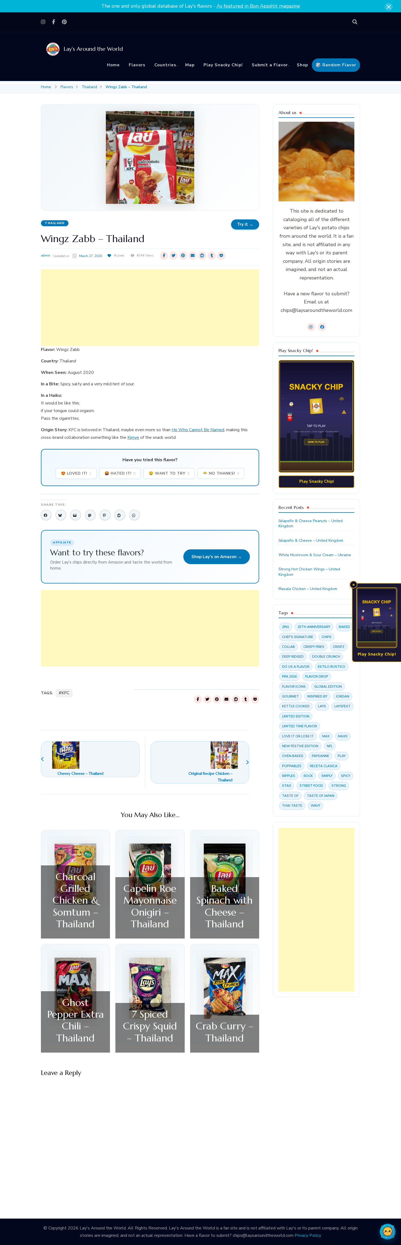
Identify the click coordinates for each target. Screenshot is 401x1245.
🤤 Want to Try (169, 473)
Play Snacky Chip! (223, 65)
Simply (327, 776)
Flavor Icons (294, 686)
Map (189, 65)
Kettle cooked (296, 706)
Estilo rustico (331, 667)
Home (113, 65)
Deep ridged (293, 656)
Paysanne (320, 756)
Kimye (133, 437)
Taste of (290, 796)
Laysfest (342, 706)
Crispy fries (313, 647)
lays (322, 706)
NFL (330, 746)
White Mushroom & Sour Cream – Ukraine (315, 555)
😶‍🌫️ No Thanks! (221, 473)
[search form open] (355, 22)
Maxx (343, 736)
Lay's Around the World (93, 49)
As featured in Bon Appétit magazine (258, 6)
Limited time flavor (299, 726)
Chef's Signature (297, 637)
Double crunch (326, 656)
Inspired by (317, 696)
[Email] (75, 515)
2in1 (285, 627)
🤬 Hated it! (120, 473)
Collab (288, 647)
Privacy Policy (308, 1235)
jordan (342, 696)
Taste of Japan (320, 796)
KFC (65, 693)
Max (326, 736)
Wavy (315, 805)
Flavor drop (316, 676)
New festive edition (300, 746)
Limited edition (295, 716)
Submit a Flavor (270, 65)
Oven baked (292, 756)
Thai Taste (292, 805)
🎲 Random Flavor (336, 65)
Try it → (245, 224)
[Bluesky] (61, 515)
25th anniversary (314, 627)
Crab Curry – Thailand (224, 1032)
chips (326, 637)
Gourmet (290, 696)
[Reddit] (120, 515)
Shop (302, 65)
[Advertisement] (150, 307)
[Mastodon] (90, 515)
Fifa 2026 (289, 676)
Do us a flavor (295, 667)
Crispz (339, 647)
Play (342, 756)
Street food (311, 786)
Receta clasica (323, 766)
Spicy (345, 776)
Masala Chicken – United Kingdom (308, 588)
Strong (338, 786)
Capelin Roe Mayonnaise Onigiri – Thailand (150, 906)
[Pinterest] (105, 515)
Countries (165, 65)
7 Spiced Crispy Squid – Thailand (150, 1026)
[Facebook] (46, 515)
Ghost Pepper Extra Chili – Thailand (75, 1020)
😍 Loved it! (76, 473)
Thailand (55, 223)
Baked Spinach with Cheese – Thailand (224, 906)
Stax (286, 786)
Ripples (288, 776)
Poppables (291, 766)
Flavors (137, 65)
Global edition (328, 686)
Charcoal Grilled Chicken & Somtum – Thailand (75, 900)
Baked (344, 627)
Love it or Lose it (298, 736)
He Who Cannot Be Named (198, 430)
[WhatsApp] (134, 515)
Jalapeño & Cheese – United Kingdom (311, 540)
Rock (308, 776)
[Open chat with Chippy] (388, 1232)
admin (45, 255)
